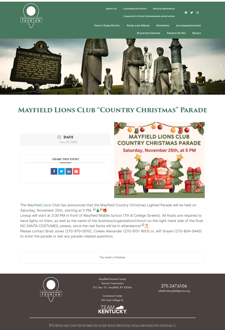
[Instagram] (197, 12)
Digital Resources (164, 8)
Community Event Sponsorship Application (149, 16)
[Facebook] (186, 12)
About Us (111, 8)
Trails (196, 33)
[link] (43, 205)
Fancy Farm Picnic (107, 25)
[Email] (76, 171)
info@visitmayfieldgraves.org (174, 291)
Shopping (162, 25)
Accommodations (188, 25)
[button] (4, 66)
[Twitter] (191, 12)
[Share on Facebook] (54, 171)
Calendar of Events (134, 8)
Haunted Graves (148, 33)
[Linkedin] (69, 171)
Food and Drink (138, 25)
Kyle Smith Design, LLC (166, 326)
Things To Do (176, 33)
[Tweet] (61, 171)
